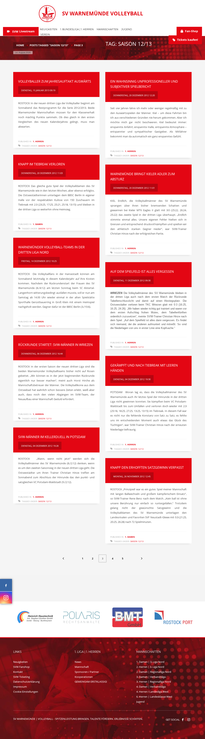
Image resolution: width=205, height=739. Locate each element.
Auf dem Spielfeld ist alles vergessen (142, 271)
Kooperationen (84, 677)
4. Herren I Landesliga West (152, 691)
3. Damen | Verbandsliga (151, 677)
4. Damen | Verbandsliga (151, 686)
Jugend (140, 701)
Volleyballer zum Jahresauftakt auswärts (54, 81)
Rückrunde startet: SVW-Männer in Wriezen (55, 345)
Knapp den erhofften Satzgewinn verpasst (147, 467)
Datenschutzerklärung (26, 681)
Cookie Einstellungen (25, 691)
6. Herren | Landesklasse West (154, 696)
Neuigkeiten (20, 662)
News (78, 662)
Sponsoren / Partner (87, 672)
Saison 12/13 (44, 145)
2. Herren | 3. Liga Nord (150, 667)
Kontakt (18, 672)
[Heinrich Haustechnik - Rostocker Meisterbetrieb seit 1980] (34, 617)
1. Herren (38, 141)
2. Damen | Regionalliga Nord (153, 672)
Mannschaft (82, 667)
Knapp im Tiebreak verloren (41, 164)
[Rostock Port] (172, 617)
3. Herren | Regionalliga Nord (153, 681)
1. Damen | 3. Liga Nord (150, 662)
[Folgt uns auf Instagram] (6, 597)
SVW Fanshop (21, 667)
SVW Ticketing (21, 677)
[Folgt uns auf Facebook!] (183, 720)
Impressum (20, 686)
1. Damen (38, 224)
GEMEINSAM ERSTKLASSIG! (91, 681)
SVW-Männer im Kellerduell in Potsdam (51, 437)
